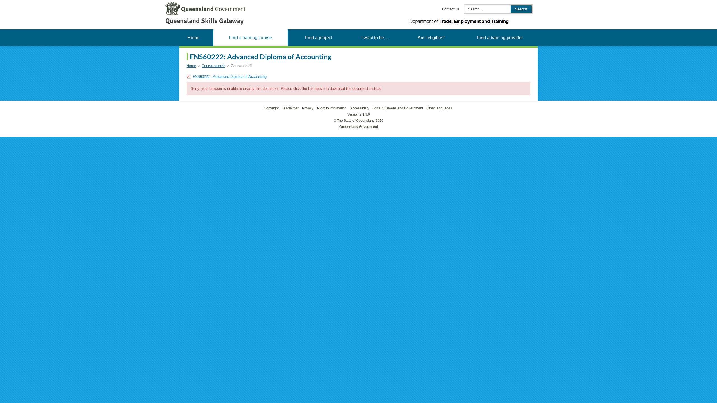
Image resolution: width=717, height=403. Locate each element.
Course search (213, 66)
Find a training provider (500, 37)
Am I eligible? (431, 37)
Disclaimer (290, 108)
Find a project (318, 37)
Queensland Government (358, 127)
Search (521, 9)
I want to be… (374, 37)
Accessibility (359, 108)
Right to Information (332, 108)
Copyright (271, 108)
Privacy (307, 108)
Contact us (451, 9)
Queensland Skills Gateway (204, 21)
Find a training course (250, 37)
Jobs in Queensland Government (398, 108)
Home (193, 37)
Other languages (439, 108)
